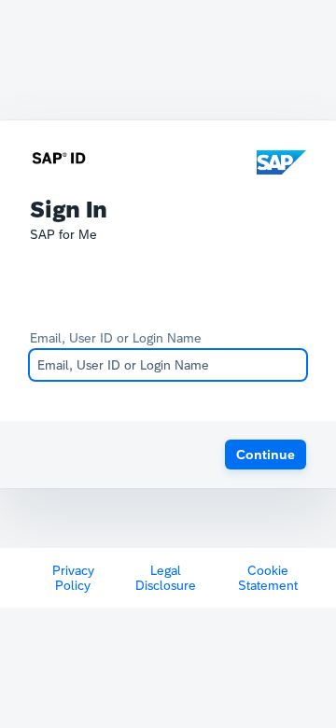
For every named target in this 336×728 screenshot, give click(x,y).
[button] (265, 454)
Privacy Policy (73, 578)
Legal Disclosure (165, 578)
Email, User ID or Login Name (116, 337)
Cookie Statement (268, 578)
